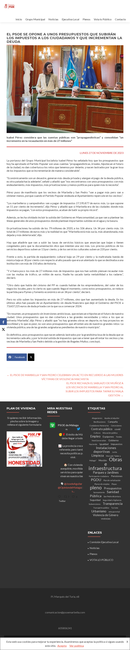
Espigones (108, 436)
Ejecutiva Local (70, 19)
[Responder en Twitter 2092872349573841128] (60, 497)
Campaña (113, 421)
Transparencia (113, 503)
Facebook (20, 357)
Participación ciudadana (99, 476)
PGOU (96, 480)
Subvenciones (95, 504)
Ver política (76, 645)
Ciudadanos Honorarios (99, 425)
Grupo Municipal (35, 19)
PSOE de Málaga (68, 425)
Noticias (53, 19)
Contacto (120, 19)
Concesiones (116, 425)
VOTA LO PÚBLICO (101, 559)
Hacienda (93, 444)
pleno (96, 487)
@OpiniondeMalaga (69, 487)
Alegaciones (97, 418)
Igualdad (104, 444)
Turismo (114, 508)
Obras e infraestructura (105, 463)
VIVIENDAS (105, 519)
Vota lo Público (103, 19)
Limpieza (97, 455)
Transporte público (101, 508)
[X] (3, 328)
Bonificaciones (100, 422)
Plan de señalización (112, 480)
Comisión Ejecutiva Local (104, 542)
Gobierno (113, 440)
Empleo (95, 436)
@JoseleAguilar (73, 483)
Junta (114, 452)
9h (66, 429)
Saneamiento (99, 492)
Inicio (19, 19)
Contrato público (101, 429)
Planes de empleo (101, 484)
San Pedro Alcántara (112, 496)
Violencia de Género (105, 515)
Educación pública (110, 433)
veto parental (114, 512)
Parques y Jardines (105, 472)
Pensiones (116, 476)
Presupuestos (113, 488)
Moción (103, 460)
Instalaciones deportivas (104, 449)
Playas (114, 484)
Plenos (86, 19)
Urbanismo (98, 511)
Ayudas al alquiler (112, 418)
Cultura (97, 433)
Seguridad (95, 500)
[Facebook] (3, 321)
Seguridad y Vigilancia (112, 500)
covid (117, 429)
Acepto (62, 645)
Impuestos (116, 444)
